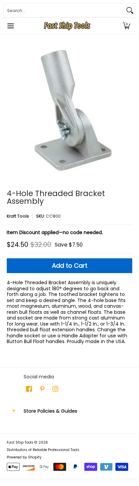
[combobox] (64, 10)
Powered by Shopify (24, 457)
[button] (126, 26)
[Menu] (10, 26)
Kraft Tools (18, 216)
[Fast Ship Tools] (67, 26)
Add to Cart (69, 265)
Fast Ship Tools (20, 442)
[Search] (129, 10)
